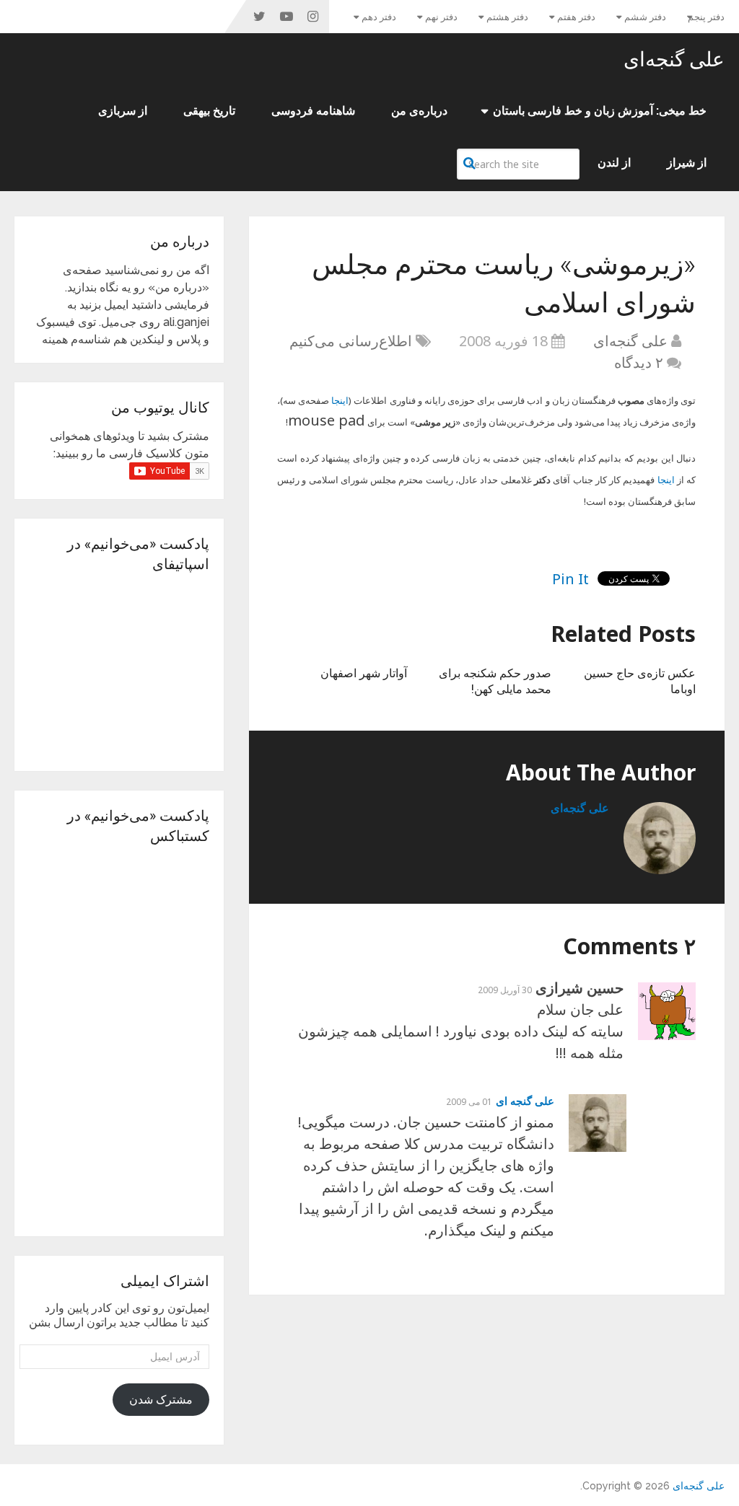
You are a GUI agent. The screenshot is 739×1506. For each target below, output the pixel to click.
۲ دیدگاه (638, 362)
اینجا (340, 400)
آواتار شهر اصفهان (363, 672)
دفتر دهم (379, 17)
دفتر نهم (441, 17)
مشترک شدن (161, 1399)
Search (471, 163)
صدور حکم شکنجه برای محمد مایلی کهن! (495, 680)
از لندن (614, 162)
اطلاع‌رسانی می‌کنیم (350, 341)
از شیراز (687, 162)
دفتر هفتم (576, 17)
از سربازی (122, 111)
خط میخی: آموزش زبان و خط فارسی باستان (600, 111)
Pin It (570, 579)
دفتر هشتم (507, 17)
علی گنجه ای (525, 1100)
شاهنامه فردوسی (313, 111)
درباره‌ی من (419, 111)
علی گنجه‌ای (674, 59)
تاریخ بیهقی (209, 111)
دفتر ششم (645, 17)
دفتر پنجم (706, 17)
